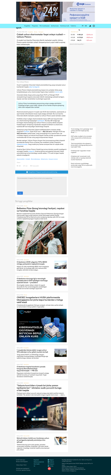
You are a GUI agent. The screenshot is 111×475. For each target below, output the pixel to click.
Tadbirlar (73, 26)
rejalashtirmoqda (22, 144)
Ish (34, 466)
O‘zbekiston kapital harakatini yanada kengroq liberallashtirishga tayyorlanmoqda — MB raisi (31, 369)
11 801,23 (80, 34)
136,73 (79, 40)
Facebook (51, 462)
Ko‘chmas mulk (64, 26)
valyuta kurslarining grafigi (76, 44)
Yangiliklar (27, 26)
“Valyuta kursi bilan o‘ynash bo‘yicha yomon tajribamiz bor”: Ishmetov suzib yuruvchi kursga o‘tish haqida (39, 388)
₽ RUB (73, 40)
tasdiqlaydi (40, 121)
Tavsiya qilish (35, 166)
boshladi (26, 131)
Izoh (26, 166)
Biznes (25, 205)
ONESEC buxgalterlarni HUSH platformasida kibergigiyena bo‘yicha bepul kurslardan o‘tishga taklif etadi (40, 300)
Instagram (51, 464)
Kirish (20, 193)
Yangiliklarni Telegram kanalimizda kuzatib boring (42, 172)
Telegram (51, 460)
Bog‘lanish (36, 460)
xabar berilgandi (34, 87)
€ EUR (73, 37)
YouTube (51, 466)
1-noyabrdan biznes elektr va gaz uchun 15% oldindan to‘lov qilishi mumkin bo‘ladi (32, 351)
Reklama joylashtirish (39, 462)
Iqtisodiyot (26, 259)
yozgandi (31, 151)
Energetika (26, 347)
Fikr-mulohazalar (45, 26)
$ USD (73, 34)
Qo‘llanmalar (55, 26)
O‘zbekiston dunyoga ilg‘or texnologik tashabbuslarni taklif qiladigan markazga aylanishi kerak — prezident (32, 280)
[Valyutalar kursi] (90, 26)
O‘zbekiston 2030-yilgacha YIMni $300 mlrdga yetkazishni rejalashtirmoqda (32, 263)
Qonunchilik (26, 436)
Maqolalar (35, 26)
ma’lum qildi (58, 92)
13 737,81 (80, 37)
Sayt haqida (36, 464)
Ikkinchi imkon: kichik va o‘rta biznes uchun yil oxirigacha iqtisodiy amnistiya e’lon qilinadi (33, 440)
